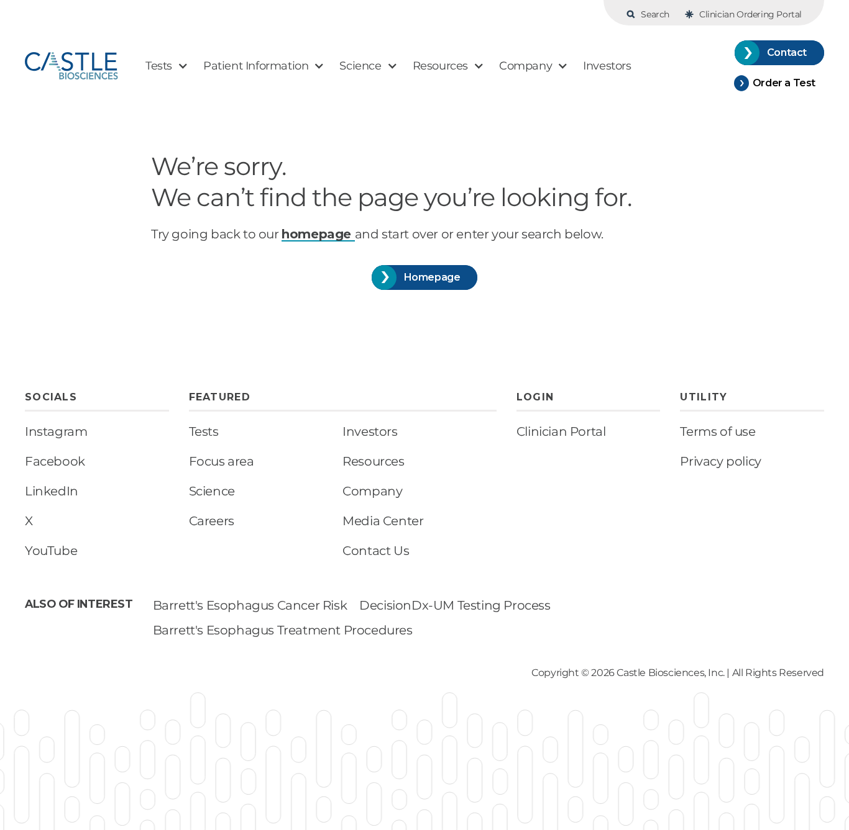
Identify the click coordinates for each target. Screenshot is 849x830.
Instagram (56, 431)
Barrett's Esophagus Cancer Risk (250, 605)
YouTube (51, 550)
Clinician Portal (561, 431)
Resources (373, 461)
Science (212, 491)
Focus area (221, 461)
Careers (211, 520)
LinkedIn (51, 491)
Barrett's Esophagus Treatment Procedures (283, 630)
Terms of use (717, 431)
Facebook (55, 461)
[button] (167, 66)
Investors (369, 431)
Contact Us (375, 550)
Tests (204, 431)
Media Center (382, 520)
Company (372, 491)
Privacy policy (720, 461)
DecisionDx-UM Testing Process (454, 605)
